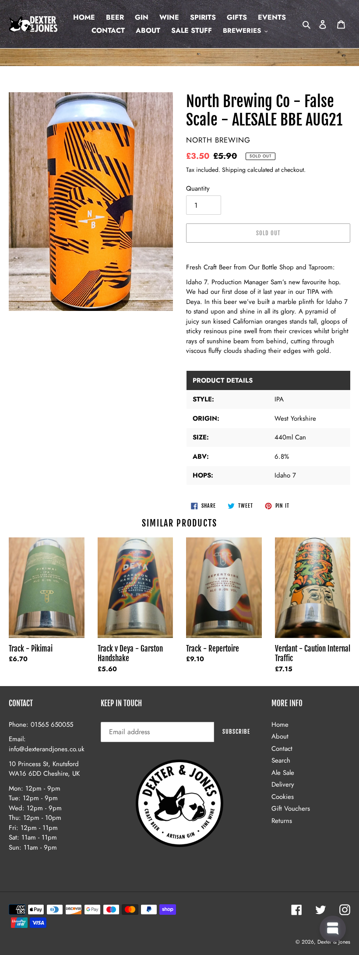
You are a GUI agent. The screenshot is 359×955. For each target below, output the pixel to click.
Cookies (282, 797)
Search (280, 760)
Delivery (282, 784)
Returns (281, 821)
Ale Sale (282, 772)
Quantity (198, 188)
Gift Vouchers (290, 808)
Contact (281, 748)
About (280, 736)
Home (280, 724)
